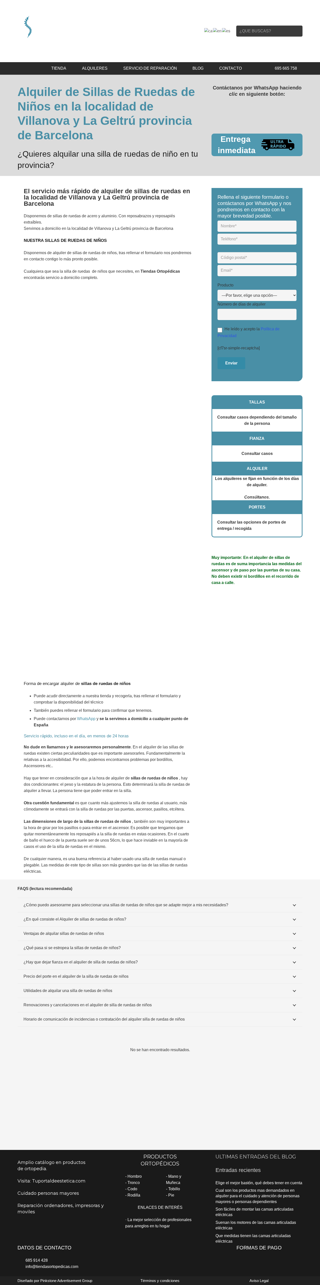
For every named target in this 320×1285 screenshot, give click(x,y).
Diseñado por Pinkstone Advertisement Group (55, 1280)
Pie (171, 1195)
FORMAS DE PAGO (259, 1247)
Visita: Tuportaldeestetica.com (52, 1181)
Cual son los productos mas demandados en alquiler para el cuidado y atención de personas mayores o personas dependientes (258, 1196)
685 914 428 (37, 1260)
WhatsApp (86, 719)
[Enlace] (61, 27)
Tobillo (174, 1189)
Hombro (135, 1176)
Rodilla (134, 1195)
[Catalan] (208, 31)
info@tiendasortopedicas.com (52, 1266)
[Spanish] (226, 31)
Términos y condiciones (160, 1280)
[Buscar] (297, 31)
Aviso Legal (259, 1280)
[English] (217, 31)
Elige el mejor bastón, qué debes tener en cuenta (259, 1183)
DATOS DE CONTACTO (45, 1247)
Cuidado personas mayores (48, 1193)
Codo (132, 1189)
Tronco (134, 1182)
